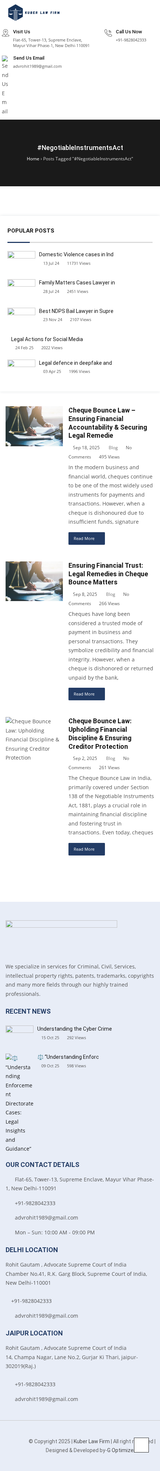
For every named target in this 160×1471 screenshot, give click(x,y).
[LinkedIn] (16, 1440)
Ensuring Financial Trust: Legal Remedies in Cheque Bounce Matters (108, 574)
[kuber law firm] (33, 13)
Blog (113, 447)
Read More (84, 538)
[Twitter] (8, 1456)
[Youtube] (19, 1456)
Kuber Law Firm (92, 1441)
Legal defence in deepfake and (75, 363)
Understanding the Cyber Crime (74, 1029)
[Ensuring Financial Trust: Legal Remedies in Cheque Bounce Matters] (34, 565)
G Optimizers (122, 1450)
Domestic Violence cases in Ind (76, 254)
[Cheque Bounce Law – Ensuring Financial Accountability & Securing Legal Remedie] (34, 410)
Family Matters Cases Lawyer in (77, 283)
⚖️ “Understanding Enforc (68, 1057)
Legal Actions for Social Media (47, 339)
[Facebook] (5, 1440)
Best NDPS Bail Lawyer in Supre (76, 311)
